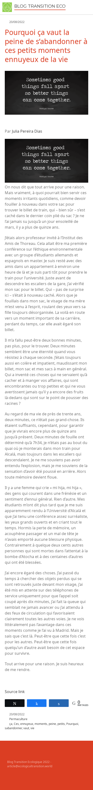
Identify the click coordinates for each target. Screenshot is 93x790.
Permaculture (18, 719)
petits (61, 724)
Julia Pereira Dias (27, 131)
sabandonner (13, 728)
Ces (16, 724)
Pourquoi (72, 724)
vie (32, 728)
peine (52, 724)
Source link (15, 691)
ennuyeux (26, 724)
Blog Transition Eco (40, 6)
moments (41, 724)
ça (10, 724)
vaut (26, 728)
